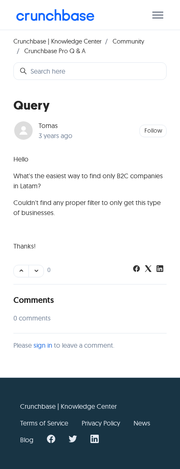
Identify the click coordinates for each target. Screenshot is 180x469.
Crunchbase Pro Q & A (54, 51)
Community (128, 41)
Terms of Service (44, 423)
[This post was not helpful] (36, 271)
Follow (153, 130)
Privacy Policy (101, 423)
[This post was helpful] (21, 271)
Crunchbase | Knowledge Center (57, 41)
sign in (42, 345)
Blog (26, 440)
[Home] (55, 15)
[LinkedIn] (160, 269)
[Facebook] (136, 269)
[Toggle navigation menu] (158, 15)
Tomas (48, 125)
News (142, 423)
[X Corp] (148, 269)
